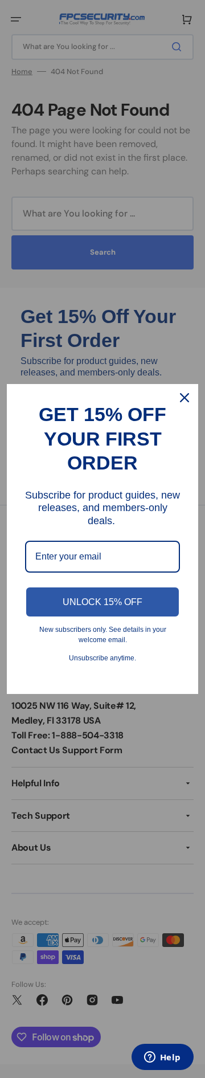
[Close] (184, 397)
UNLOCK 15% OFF (102, 602)
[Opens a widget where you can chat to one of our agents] (162, 1058)
